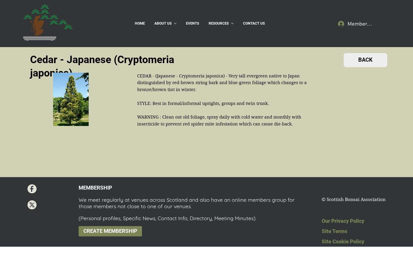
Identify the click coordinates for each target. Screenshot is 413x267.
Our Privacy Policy (343, 221)
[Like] (32, 188)
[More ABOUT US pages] (175, 23)
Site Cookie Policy (343, 242)
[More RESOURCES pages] (232, 23)
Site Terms (334, 231)
